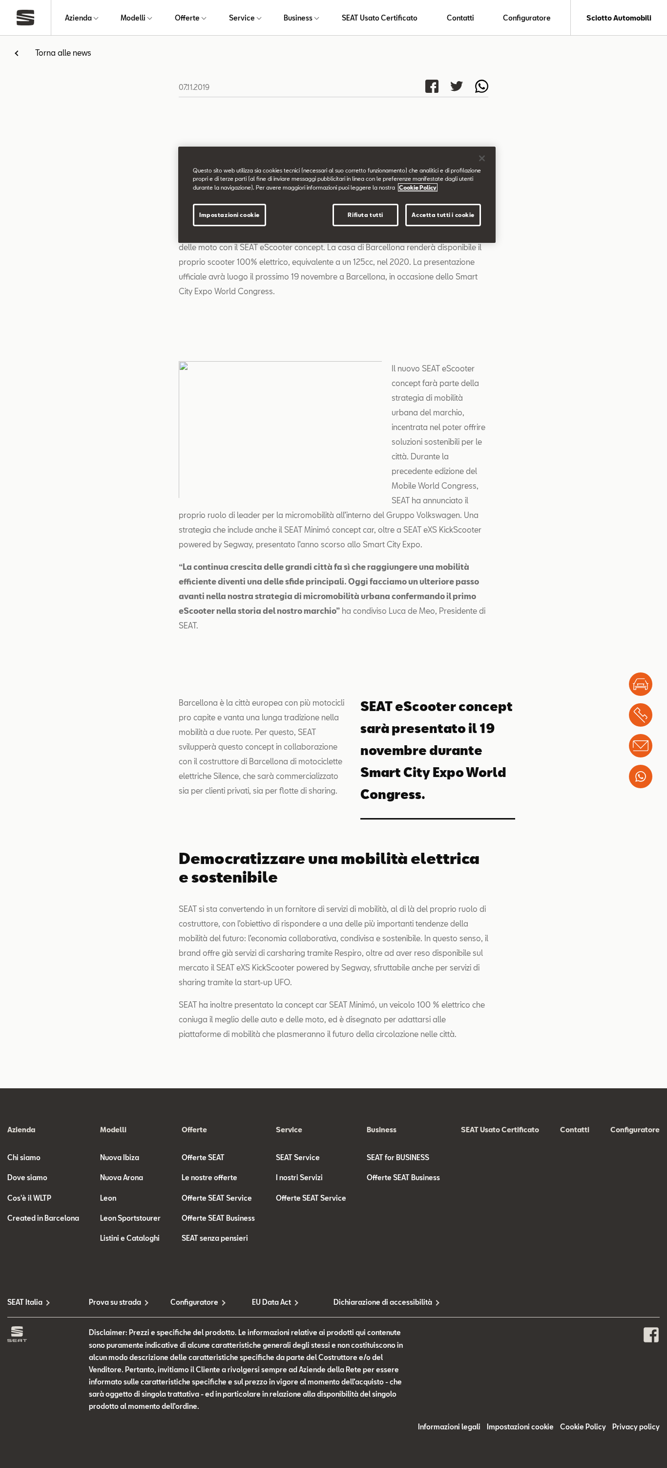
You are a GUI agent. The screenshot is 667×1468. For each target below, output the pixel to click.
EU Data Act (271, 1302)
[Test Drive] (640, 684)
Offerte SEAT (203, 1157)
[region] (337, 194)
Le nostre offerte (209, 1177)
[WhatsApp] (640, 776)
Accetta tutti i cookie (443, 215)
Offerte (187, 18)
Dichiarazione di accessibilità (374, 1302)
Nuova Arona (121, 1177)
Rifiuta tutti (365, 215)
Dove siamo (27, 1177)
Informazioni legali (449, 1427)
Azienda (78, 18)
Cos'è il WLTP (29, 1198)
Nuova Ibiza (119, 1157)
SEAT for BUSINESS (398, 1157)
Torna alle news (63, 52)
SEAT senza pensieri (215, 1238)
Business (298, 18)
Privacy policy (636, 1427)
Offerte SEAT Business (218, 1218)
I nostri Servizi (299, 1177)
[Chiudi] (482, 158)
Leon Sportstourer (130, 1218)
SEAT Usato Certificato (379, 18)
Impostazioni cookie (229, 215)
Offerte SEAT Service (217, 1198)
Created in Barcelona (43, 1218)
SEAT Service (298, 1157)
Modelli (133, 18)
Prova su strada (115, 1302)
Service (242, 18)
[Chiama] (640, 715)
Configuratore (527, 18)
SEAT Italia (24, 1302)
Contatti (460, 18)
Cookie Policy (583, 1427)
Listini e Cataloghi (130, 1238)
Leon (108, 1198)
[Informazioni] (640, 745)
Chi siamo (24, 1157)
